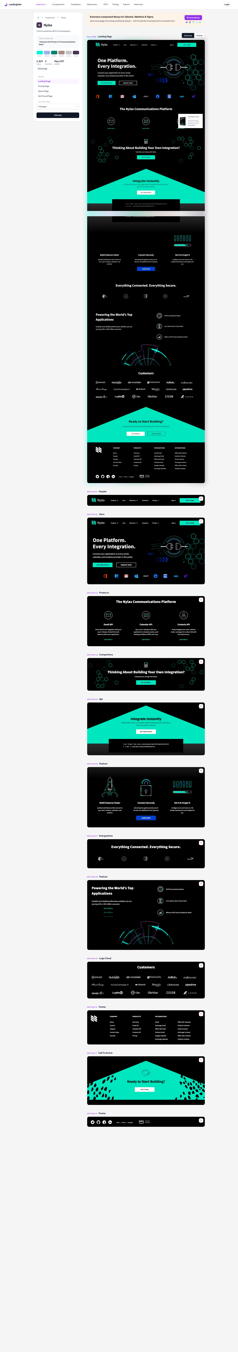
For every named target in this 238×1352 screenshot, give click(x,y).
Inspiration (50, 17)
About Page (43, 91)
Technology (42, 69)
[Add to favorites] (201, 498)
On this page (44, 102)
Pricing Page (43, 86)
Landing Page (44, 81)
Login (227, 4)
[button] (146, 500)
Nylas (63, 17)
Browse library (193, 17)
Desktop (188, 35)
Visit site (58, 115)
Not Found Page (45, 96)
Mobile (199, 35)
